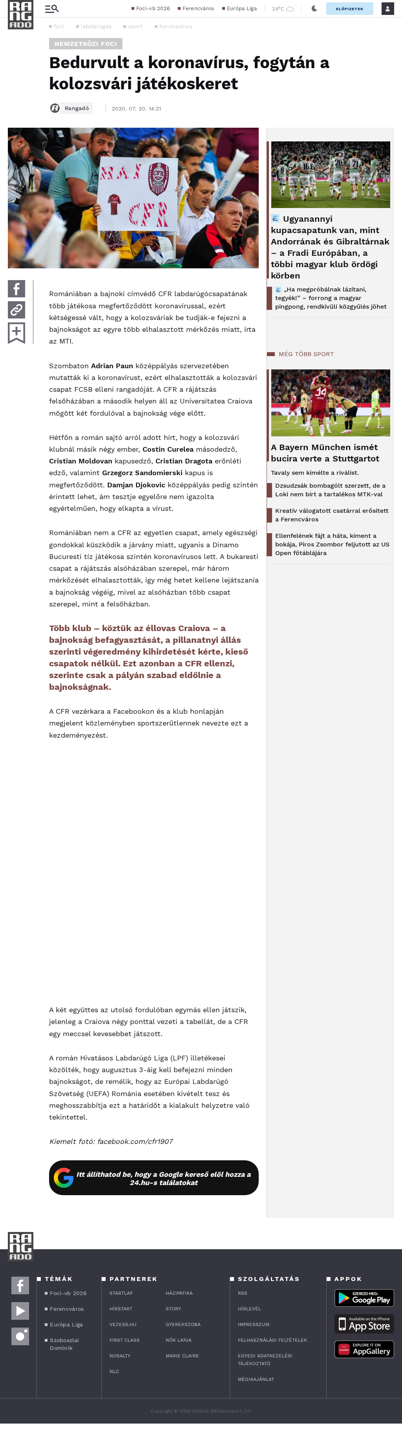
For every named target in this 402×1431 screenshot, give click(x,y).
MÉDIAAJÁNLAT (256, 1379)
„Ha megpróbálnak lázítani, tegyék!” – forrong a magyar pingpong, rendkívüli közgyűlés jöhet (331, 298)
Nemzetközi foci (86, 43)
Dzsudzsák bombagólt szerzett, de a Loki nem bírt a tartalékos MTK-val (330, 490)
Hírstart (121, 1309)
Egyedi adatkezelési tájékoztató (265, 1359)
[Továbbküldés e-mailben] (16, 309)
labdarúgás (96, 26)
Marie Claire (182, 1356)
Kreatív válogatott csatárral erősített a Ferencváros (332, 515)
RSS (242, 1293)
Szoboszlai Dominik (64, 1344)
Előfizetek (350, 9)
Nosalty (120, 1356)
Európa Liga (242, 8)
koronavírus (175, 26)
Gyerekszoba (183, 1324)
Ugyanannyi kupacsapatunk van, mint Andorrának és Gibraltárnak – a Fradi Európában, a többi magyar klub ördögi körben (330, 247)
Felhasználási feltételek (272, 1340)
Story (173, 1309)
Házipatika (179, 1293)
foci (59, 26)
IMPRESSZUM (253, 1324)
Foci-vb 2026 (153, 8)
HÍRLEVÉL (249, 1309)
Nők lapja (179, 1340)
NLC (114, 1371)
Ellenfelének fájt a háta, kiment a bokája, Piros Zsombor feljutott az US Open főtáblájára (332, 544)
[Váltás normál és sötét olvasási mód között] (314, 8)
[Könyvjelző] (16, 333)
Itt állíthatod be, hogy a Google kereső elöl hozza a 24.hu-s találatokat (163, 1178)
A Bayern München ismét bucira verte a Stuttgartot (325, 452)
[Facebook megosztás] (16, 288)
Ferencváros (198, 8)
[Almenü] (51, 9)
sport (135, 26)
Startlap (121, 1293)
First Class (125, 1340)
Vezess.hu (123, 1324)
